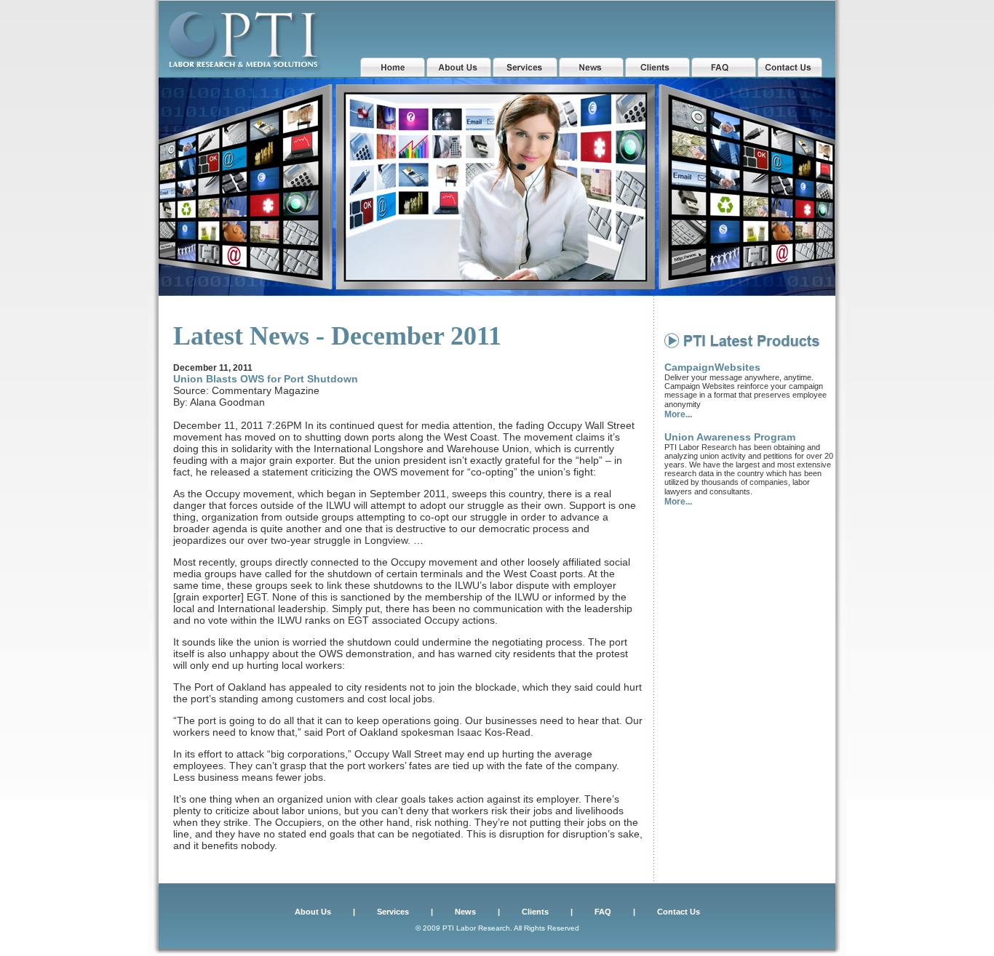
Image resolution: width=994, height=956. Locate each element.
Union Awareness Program (729, 437)
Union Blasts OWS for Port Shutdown (265, 379)
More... (678, 414)
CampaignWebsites (712, 367)
